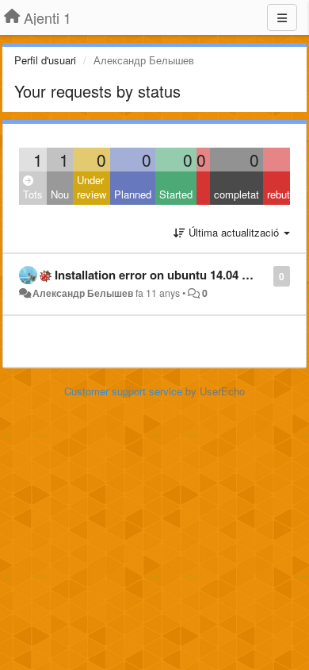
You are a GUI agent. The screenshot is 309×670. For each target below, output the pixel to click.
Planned (132, 194)
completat (236, 194)
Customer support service (123, 391)
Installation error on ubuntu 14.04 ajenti (163, 274)
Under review (91, 187)
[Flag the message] (265, 275)
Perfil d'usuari (45, 59)
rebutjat (284, 194)
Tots (33, 194)
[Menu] (282, 17)
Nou (60, 194)
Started (176, 194)
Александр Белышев (82, 293)
